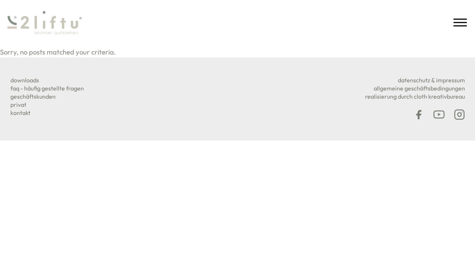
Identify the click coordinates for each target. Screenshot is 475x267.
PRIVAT (18, 104)
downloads (24, 80)
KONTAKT (20, 112)
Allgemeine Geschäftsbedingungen (419, 88)
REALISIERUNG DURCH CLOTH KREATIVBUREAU (415, 96)
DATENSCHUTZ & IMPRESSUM (431, 80)
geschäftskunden (33, 96)
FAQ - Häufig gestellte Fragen (47, 88)
